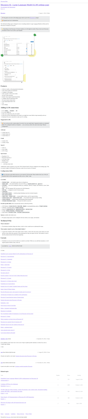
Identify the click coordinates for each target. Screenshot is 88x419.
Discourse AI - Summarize (6, 259)
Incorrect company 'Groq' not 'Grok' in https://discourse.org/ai (14, 275)
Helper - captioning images (6, 327)
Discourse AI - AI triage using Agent (9, 281)
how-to (2, 8)
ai (4, 8)
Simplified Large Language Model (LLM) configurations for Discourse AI (17, 253)
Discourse (8, 417)
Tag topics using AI (5, 272)
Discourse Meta (4, 1)
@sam (10, 246)
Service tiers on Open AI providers (8, 305)
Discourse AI (33, 17)
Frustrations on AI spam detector (8, 283)
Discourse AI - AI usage (6, 278)
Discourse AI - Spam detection (7, 256)
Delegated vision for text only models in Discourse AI (12, 324)
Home (2, 413)
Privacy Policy (29, 413)
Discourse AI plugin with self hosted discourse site (13, 402)
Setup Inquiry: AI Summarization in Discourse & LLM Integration (17, 397)
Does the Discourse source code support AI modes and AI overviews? (16, 291)
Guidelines (13, 413)
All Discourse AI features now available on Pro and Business (14, 294)
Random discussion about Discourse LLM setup (11, 300)
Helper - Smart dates (5, 264)
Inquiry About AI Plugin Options (8, 289)
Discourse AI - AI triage (6, 262)
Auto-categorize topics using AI (7, 330)
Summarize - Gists (5, 302)
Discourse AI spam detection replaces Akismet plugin (12, 297)
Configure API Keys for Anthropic (9, 384)
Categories (7, 413)
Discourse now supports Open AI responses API (11, 322)
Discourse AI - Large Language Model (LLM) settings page (25, 5)
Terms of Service (20, 413)
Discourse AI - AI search (6, 267)
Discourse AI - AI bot (5, 270)
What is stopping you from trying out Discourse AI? (12, 319)
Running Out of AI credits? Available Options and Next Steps (14, 286)
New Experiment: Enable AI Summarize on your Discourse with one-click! (17, 313)
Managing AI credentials (6, 311)
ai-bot (7, 393)
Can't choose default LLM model (8, 332)
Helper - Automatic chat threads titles (9, 308)
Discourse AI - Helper (5, 316)
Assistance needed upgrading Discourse (23, 366)
